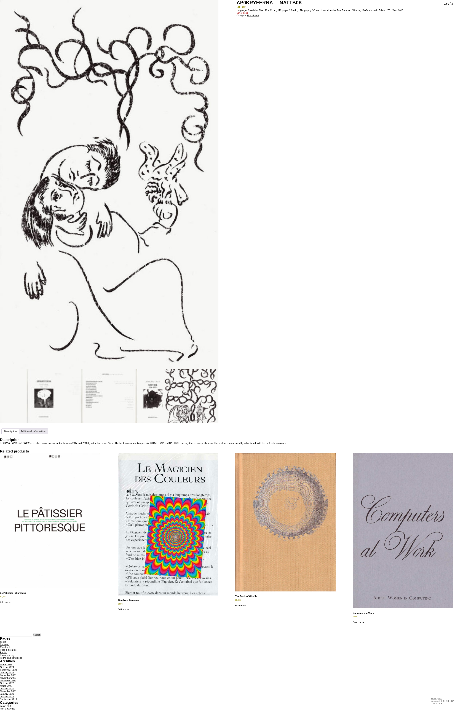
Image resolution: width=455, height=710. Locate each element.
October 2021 (7, 688)
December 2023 (8, 675)
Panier (3, 652)
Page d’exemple (8, 650)
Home (434, 698)
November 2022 (8, 680)
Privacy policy (7, 655)
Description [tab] (10, 431)
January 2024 (7, 672)
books (3, 642)
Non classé (436, 699)
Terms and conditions (11, 658)
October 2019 (7, 696)
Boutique (4, 644)
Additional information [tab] (33, 431)
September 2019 (8, 699)
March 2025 (6, 664)
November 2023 (8, 678)
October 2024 (7, 667)
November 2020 (8, 691)
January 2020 (7, 694)
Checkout (5, 647)
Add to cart (5, 602)
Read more (240, 605)
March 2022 (6, 686)
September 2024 (8, 670)
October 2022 (7, 683)
